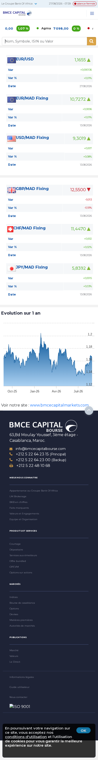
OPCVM (14, 566)
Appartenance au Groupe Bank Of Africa (34, 490)
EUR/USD (25, 59)
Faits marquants (19, 507)
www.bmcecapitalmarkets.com (59, 405)
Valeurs (14, 656)
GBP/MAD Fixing (32, 188)
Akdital (92, 28)
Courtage (15, 543)
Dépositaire (16, 549)
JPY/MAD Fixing (32, 267)
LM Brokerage (18, 496)
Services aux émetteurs (23, 555)
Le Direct (15, 661)
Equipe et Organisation (23, 519)
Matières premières (21, 620)
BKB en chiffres (18, 502)
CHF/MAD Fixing (29, 228)
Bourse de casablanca (22, 602)
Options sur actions (21, 572)
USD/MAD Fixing (32, 137)
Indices (14, 597)
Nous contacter (18, 697)
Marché (14, 650)
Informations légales (22, 677)
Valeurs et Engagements (24, 513)
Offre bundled (18, 561)
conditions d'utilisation (26, 736)
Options (14, 608)
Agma (40, 28)
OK (83, 730)
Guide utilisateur (19, 687)
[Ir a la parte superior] (89, 410)
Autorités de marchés (22, 625)
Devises (14, 614)
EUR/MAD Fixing (32, 98)
